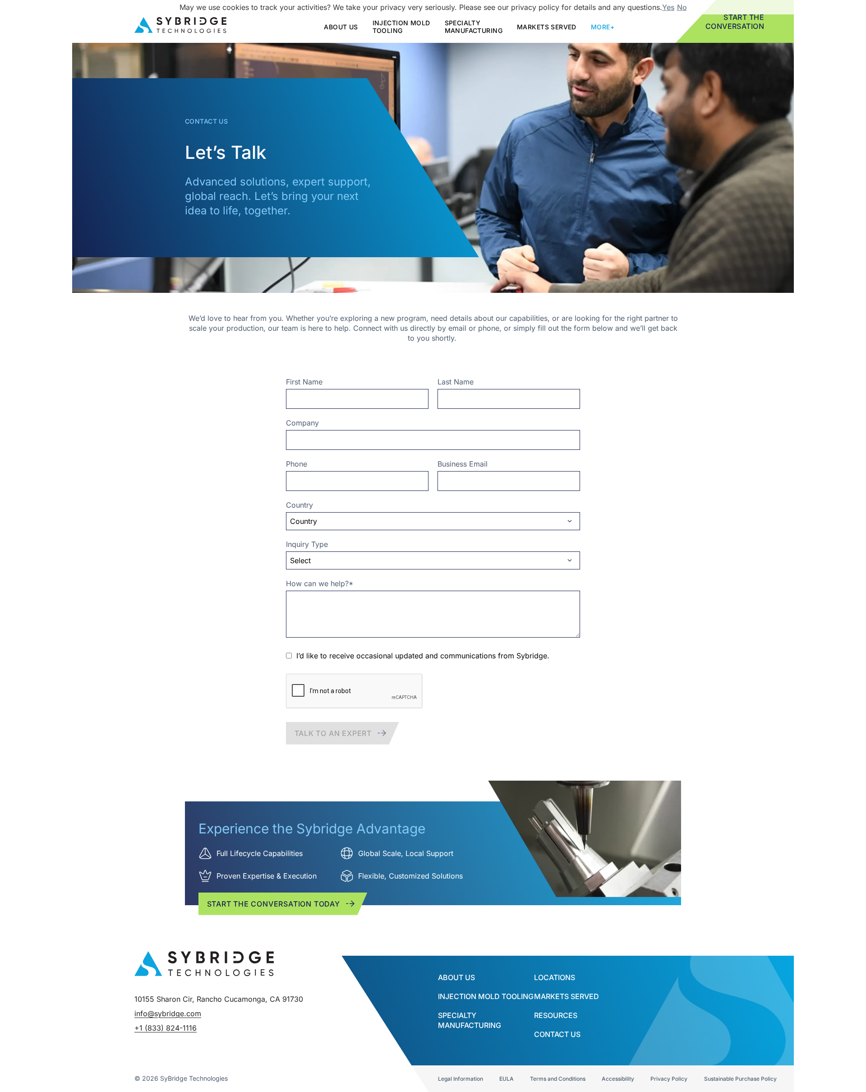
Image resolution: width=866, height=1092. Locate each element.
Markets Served (546, 27)
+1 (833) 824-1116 (165, 1027)
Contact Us (557, 1034)
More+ (602, 27)
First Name (304, 381)
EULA (506, 1078)
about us (341, 27)
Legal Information (460, 1078)
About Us (456, 977)
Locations (554, 977)
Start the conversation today (273, 903)
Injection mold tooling (401, 26)
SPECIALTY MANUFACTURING (473, 26)
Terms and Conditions (557, 1078)
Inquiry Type (307, 544)
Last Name (456, 381)
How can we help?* (319, 583)
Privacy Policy (668, 1078)
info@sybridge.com (167, 1013)
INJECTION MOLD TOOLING (486, 996)
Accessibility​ (618, 1078)
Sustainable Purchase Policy (740, 1078)
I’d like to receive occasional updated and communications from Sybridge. (422, 656)
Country (299, 504)
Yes (668, 7)
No (682, 7)
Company (302, 422)
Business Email (463, 463)
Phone (296, 463)
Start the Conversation (735, 22)
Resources (555, 1015)
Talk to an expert (333, 733)
